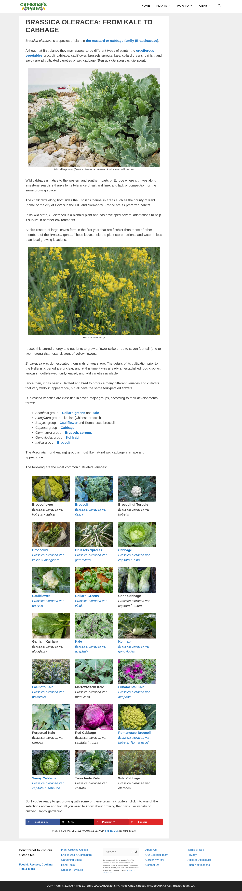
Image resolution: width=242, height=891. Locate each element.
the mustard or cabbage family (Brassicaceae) (122, 40)
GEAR (203, 5)
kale (96, 413)
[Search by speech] (134, 852)
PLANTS (161, 5)
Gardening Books (71, 859)
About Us (151, 849)
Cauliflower (69, 423)
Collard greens (73, 413)
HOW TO (183, 5)
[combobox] (121, 852)
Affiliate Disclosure (199, 859)
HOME (146, 5)
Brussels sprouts (78, 432)
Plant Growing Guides (74, 849)
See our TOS (112, 830)
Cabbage (67, 427)
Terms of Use (196, 849)
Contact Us (152, 864)
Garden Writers (154, 859)
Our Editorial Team (156, 854)
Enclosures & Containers (76, 854)
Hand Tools (68, 864)
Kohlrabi (72, 437)
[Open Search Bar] (219, 5)
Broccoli (63, 442)
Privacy (192, 854)
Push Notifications (199, 864)
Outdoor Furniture (72, 869)
